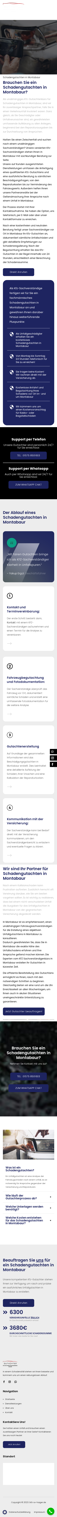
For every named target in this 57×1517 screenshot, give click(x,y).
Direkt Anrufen (18, 272)
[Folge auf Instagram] (9, 1382)
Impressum (39, 1512)
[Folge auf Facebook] (4, 1382)
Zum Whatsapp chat (28, 1088)
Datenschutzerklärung (19, 1512)
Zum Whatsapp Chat (28, 484)
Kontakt (11, 622)
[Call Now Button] (50, 1511)
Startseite (10, 1399)
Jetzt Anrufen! (14, 1444)
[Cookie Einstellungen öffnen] (5, 1513)
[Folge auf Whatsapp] (15, 1381)
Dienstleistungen (13, 1403)
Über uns (9, 1408)
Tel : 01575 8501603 (28, 455)
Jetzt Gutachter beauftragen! (23, 1011)
